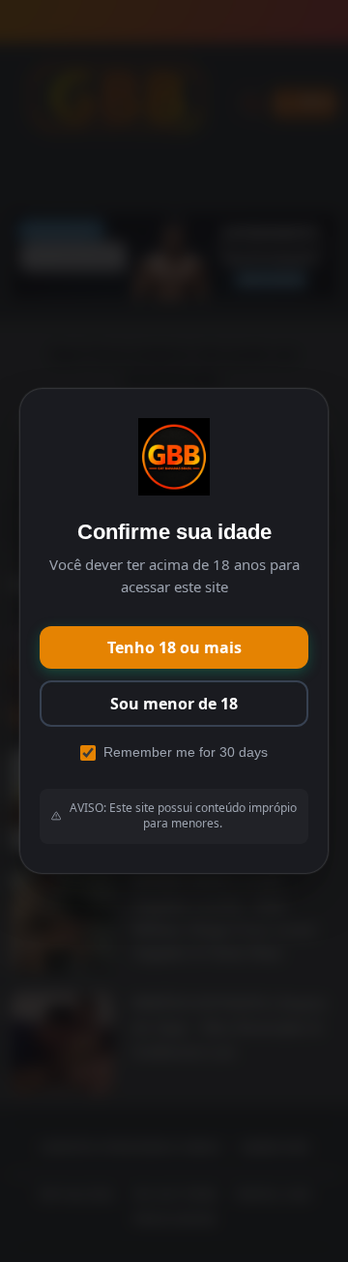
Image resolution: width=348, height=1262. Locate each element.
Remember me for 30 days (185, 752)
